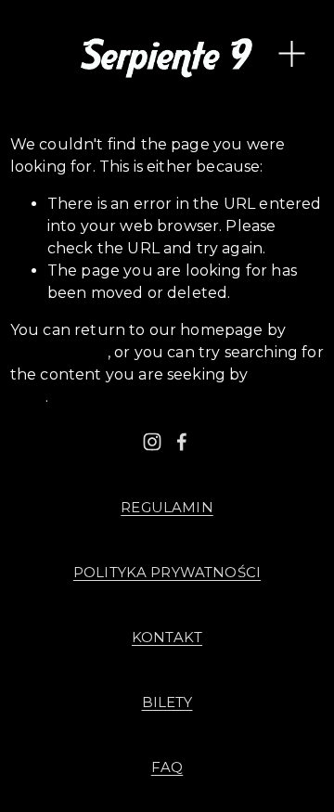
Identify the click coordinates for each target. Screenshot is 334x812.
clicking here (59, 352)
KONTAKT (167, 637)
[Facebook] (182, 441)
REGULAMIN (166, 507)
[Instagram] (152, 441)
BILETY (167, 702)
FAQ (167, 767)
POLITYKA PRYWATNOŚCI (167, 572)
